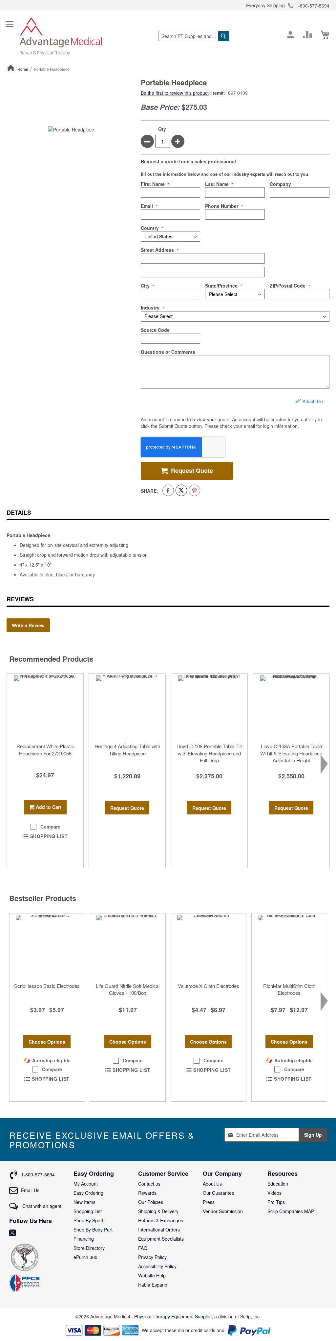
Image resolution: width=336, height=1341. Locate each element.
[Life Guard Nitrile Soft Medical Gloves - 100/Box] (127, 946)
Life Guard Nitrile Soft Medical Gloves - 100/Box (127, 989)
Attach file (313, 401)
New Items (84, 1202)
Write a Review (28, 625)
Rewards (147, 1193)
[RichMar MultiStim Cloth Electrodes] (289, 946)
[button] (45, 827)
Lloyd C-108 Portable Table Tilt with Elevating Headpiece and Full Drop (209, 753)
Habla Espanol (153, 1284)
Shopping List (88, 1211)
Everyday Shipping (265, 5)
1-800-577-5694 (312, 5)
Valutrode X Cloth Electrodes (208, 985)
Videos (274, 1193)
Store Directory (89, 1248)
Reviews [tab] (20, 599)
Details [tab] (19, 512)
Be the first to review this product (175, 93)
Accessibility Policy (157, 1266)
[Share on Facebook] (168, 490)
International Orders (159, 1229)
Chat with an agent (41, 1206)
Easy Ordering (88, 1193)
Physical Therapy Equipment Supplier (173, 1316)
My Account (86, 1183)
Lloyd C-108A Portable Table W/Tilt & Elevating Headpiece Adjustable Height (291, 753)
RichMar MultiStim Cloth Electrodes (289, 989)
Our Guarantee (218, 1193)
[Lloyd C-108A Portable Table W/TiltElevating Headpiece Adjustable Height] (291, 706)
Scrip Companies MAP (290, 1211)
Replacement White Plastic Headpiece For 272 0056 (45, 749)
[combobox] (193, 36)
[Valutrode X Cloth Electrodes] (208, 946)
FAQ (142, 1248)
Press (209, 1202)
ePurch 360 (85, 1257)
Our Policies (150, 1202)
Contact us (149, 1183)
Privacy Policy (152, 1257)
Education (277, 1183)
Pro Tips (276, 1202)
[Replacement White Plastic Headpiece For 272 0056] (45, 706)
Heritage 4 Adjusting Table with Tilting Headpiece (127, 749)
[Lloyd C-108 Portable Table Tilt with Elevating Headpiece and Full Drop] (209, 706)
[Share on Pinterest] (194, 490)
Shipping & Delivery (158, 1211)
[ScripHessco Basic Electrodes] (47, 946)
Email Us (30, 1190)
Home (22, 69)
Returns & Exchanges (160, 1220)
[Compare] (307, 34)
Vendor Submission (223, 1211)
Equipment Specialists (161, 1238)
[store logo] (61, 36)
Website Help (152, 1275)
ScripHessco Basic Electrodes (47, 985)
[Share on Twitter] (181, 490)
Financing (84, 1238)
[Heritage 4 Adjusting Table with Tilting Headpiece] (127, 706)
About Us (212, 1183)
